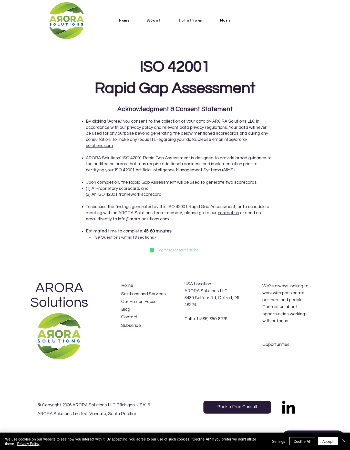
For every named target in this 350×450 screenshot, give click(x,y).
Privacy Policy (28, 443)
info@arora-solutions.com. (144, 219)
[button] (225, 20)
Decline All (302, 441)
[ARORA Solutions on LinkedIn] (288, 407)
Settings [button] (278, 441)
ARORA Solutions (59, 295)
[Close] (344, 441)
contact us (228, 213)
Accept (327, 441)
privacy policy (140, 127)
